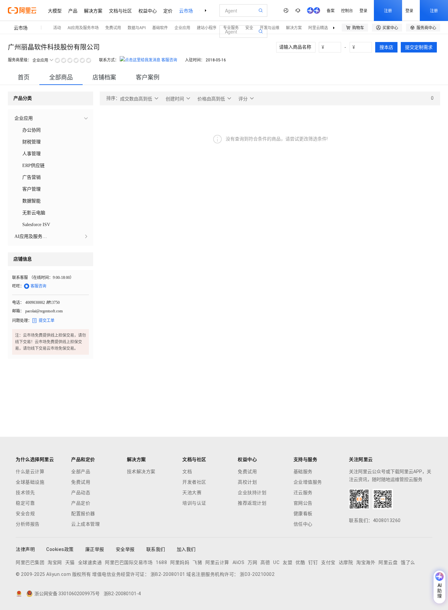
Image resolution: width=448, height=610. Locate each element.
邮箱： (18, 311)
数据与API (137, 27)
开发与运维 (269, 27)
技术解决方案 (141, 471)
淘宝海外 (365, 562)
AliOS (239, 562)
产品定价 (80, 503)
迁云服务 (303, 492)
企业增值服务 (308, 482)
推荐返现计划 (252, 503)
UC (276, 562)
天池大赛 (191, 492)
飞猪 (197, 562)
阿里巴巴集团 (30, 562)
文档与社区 (120, 10)
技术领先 (25, 492)
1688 (161, 562)
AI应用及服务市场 (83, 27)
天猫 (70, 562)
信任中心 (303, 524)
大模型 (55, 10)
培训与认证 (194, 503)
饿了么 (408, 562)
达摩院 (346, 562)
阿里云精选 (318, 27)
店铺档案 (104, 77)
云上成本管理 (85, 524)
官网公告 (303, 503)
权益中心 (147, 10)
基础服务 (303, 471)
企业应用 (182, 27)
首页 (24, 77)
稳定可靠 (25, 503)
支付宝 (328, 562)
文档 (187, 471)
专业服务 (231, 27)
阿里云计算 (217, 562)
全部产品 (80, 471)
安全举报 (125, 549)
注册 (388, 10)
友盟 (287, 562)
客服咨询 (169, 60)
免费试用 (113, 27)
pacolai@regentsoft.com (44, 311)
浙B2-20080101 (168, 574)
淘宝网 (55, 562)
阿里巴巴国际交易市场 (129, 562)
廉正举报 (94, 549)
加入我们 (186, 549)
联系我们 (155, 549)
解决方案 (93, 10)
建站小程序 (206, 27)
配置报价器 (83, 513)
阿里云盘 (387, 562)
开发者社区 (194, 482)
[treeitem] (50, 118)
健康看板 (303, 513)
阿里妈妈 (179, 562)
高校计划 (247, 482)
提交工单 (43, 320)
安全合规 (25, 513)
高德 (265, 562)
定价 (168, 10)
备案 (331, 10)
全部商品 (61, 77)
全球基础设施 (30, 482)
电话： (18, 302)
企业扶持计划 (252, 492)
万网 (252, 562)
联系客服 (20, 277)
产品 (72, 10)
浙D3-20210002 (257, 574)
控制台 (347, 10)
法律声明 (25, 549)
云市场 (186, 10)
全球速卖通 (90, 562)
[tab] (23, 77)
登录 (363, 10)
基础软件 (160, 27)
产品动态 (80, 492)
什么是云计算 (30, 471)
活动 (57, 27)
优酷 (300, 562)
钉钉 (313, 562)
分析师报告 (28, 524)
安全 (249, 27)
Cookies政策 (60, 549)
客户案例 (147, 77)
